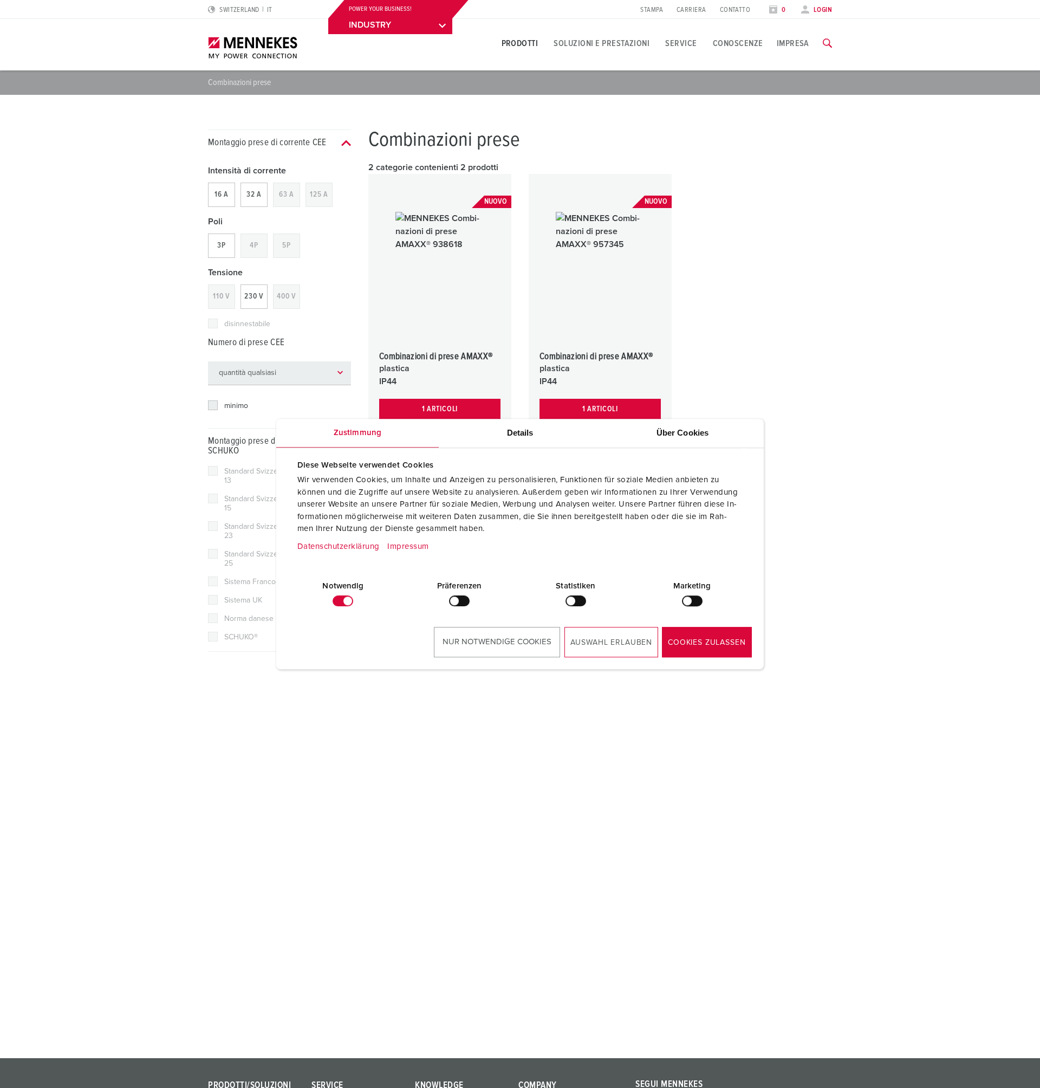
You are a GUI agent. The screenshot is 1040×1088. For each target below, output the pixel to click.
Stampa (651, 10)
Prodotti (520, 43)
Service (681, 43)
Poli (215, 221)
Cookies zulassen (706, 642)
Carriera (691, 10)
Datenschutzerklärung (338, 546)
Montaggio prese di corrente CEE (267, 142)
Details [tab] (520, 432)
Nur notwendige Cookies (497, 642)
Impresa (793, 43)
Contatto (735, 10)
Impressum (408, 546)
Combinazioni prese (239, 82)
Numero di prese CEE (246, 342)
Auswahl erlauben (611, 642)
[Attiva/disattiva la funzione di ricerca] (827, 43)
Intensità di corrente (247, 170)
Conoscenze (738, 43)
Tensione (225, 272)
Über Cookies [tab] (682, 432)
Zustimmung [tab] (357, 433)
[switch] (459, 600)
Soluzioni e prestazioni (601, 43)
